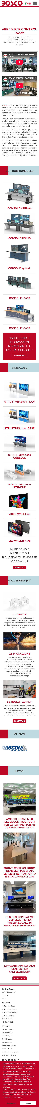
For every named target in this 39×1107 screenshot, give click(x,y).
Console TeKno (7, 1032)
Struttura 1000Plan (8, 1016)
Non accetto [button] (11, 1103)
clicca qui (6, 1087)
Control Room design (9, 992)
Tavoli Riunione (7, 1049)
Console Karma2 (7, 1029)
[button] (2, 14)
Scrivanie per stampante (10, 1052)
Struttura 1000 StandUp (10, 1012)
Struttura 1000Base (8, 1006)
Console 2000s (7, 1039)
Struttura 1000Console (9, 1009)
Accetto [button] (28, 1103)
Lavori (4, 999)
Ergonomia (5, 995)
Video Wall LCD (7, 1019)
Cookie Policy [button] (17, 1097)
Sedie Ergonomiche (8, 1045)
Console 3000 (7, 1042)
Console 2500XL (7, 1036)
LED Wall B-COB (7, 1022)
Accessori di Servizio (9, 1055)
